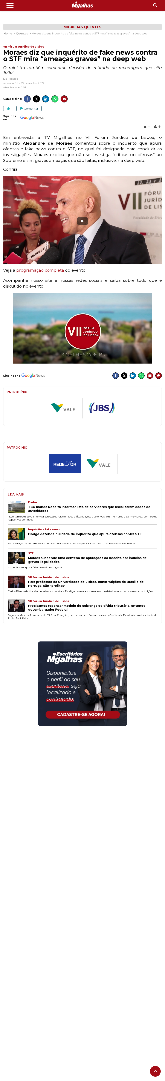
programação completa (40, 270)
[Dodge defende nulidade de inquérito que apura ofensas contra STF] (18, 534)
